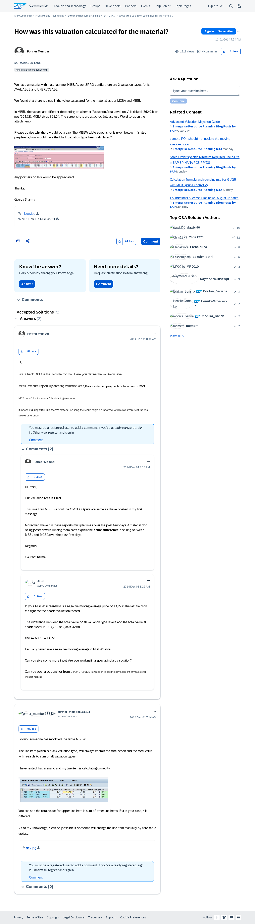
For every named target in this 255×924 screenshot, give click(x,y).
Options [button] (238, 32)
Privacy (18, 917)
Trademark (95, 917)
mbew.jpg (28, 213)
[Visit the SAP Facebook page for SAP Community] (217, 917)
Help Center (163, 6)
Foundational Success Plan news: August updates (204, 198)
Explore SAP (216, 6)
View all (175, 336)
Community (38, 5)
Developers (113, 6)
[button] (224, 51)
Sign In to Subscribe (219, 31)
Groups (95, 6)
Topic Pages (183, 6)
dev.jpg (31, 848)
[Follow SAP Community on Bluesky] (224, 917)
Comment (150, 241)
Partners (130, 6)
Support (111, 917)
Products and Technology (69, 6)
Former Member (38, 51)
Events (145, 6)
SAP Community (23, 16)
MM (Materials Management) (31, 69)
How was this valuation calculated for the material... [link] (145, 16)
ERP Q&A (108, 16)
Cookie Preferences (133, 917)
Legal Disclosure (73, 917)
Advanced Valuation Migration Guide (195, 121)
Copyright (53, 917)
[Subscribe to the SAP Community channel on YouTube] (231, 917)
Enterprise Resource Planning (84, 16)
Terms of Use (35, 917)
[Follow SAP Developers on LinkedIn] (238, 917)
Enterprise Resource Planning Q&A (197, 149)
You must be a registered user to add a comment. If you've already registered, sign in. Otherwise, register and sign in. (86, 430)
